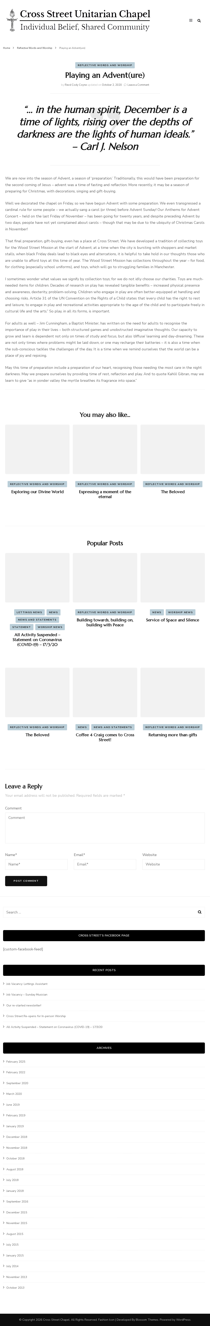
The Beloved (173, 491)
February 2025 (15, 1062)
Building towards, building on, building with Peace (105, 622)
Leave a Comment (138, 85)
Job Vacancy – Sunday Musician (26, 995)
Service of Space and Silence (172, 620)
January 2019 (15, 1126)
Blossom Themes (147, 1320)
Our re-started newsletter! (23, 1005)
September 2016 (17, 1202)
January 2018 (15, 1191)
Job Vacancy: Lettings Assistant (26, 984)
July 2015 (12, 1245)
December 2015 (16, 1212)
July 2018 (12, 1180)
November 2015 (16, 1223)
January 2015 (15, 1255)
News (53, 612)
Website (149, 854)
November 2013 (16, 1277)
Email (79, 854)
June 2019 (12, 1105)
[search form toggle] (199, 21)
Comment (13, 808)
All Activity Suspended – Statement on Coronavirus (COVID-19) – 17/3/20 (37, 639)
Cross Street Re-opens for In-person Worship (36, 1016)
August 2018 (14, 1169)
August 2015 (14, 1234)
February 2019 (15, 1115)
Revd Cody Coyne (76, 85)
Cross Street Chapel (56, 1320)
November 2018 (16, 1148)
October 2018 (15, 1158)
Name (11, 854)
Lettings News (29, 612)
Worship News (50, 627)
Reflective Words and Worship (105, 65)
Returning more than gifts (172, 734)
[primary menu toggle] (191, 21)
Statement (21, 627)
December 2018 (16, 1137)
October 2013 (15, 1288)
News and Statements (37, 619)
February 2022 (15, 1072)
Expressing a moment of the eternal (105, 494)
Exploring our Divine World (37, 491)
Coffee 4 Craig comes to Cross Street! (105, 737)
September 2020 (17, 1083)
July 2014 (12, 1266)
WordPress (183, 1320)
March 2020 (14, 1094)
